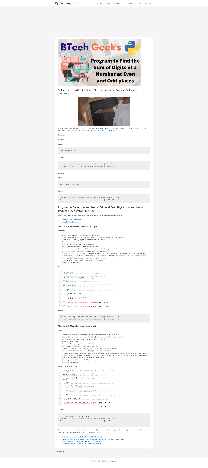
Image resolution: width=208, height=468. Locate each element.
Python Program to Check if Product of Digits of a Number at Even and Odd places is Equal (116, 128)
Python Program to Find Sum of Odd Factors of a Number (81, 443)
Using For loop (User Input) (71, 222)
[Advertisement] (104, 18)
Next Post (148, 451)
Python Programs (66, 3)
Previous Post (60, 451)
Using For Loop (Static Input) (71, 219)
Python (61, 93)
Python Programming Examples (106, 430)
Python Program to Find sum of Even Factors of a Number (81, 441)
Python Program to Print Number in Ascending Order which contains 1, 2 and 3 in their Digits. (93, 439)
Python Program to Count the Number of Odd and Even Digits (82, 437)
